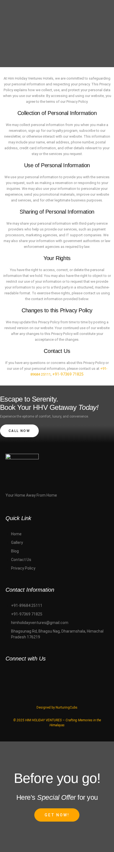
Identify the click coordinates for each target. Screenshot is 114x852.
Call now (19, 431)
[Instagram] (38, 674)
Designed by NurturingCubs (57, 707)
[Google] (90, 674)
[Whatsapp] (12, 674)
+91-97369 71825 (68, 374)
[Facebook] (64, 674)
